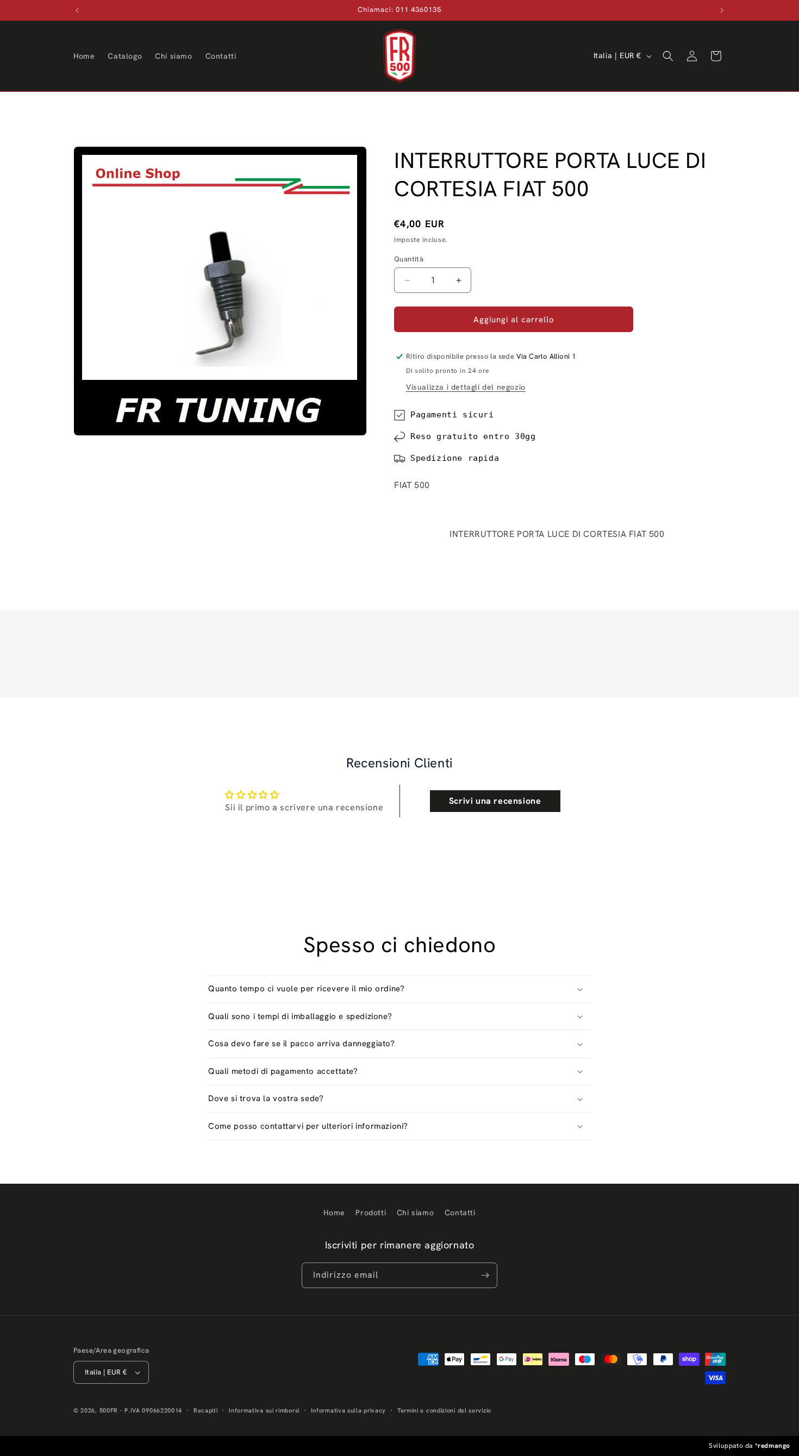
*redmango (772, 1445)
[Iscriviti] (485, 1275)
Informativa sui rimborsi (264, 1410)
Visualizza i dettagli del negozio (466, 387)
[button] (668, 56)
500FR (108, 1410)
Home (334, 1212)
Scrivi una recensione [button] (495, 801)
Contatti (460, 1212)
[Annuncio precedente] (77, 10)
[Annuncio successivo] (722, 10)
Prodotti (370, 1212)
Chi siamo (415, 1212)
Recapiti (205, 1410)
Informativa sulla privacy (348, 1410)
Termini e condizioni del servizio (444, 1410)
